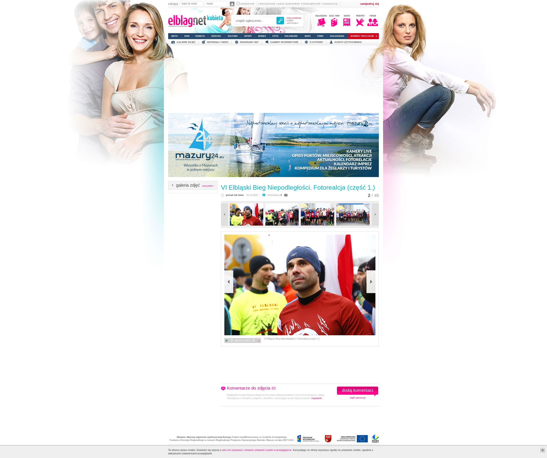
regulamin (317, 398)
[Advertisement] (273, 78)
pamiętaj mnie (247, 3)
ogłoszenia (337, 36)
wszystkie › (208, 186)
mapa (308, 36)
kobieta (200, 36)
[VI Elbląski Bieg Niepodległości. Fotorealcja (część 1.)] (299, 285)
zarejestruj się (330, 3)
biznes (262, 36)
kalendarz (291, 36)
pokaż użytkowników (288, 3)
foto (275, 36)
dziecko (216, 36)
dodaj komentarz (357, 390)
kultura (233, 36)
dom (186, 36)
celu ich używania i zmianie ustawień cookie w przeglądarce (257, 450)
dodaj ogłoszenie (310, 3)
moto (174, 36)
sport (248, 36)
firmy (320, 36)
